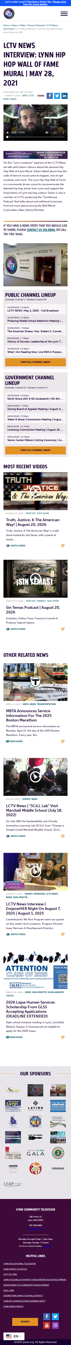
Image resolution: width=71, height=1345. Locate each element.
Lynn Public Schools (15, 1269)
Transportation (46, 704)
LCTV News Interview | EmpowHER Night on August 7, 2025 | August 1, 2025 (33, 909)
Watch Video (18, 545)
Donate (25, 1321)
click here (47, 1246)
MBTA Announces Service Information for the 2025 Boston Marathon (29, 715)
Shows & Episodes (36, 25)
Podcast (31, 513)
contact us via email (41, 230)
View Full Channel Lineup (35, 362)
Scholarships (56, 992)
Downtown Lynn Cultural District (23, 1295)
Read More (16, 741)
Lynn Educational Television (19, 1263)
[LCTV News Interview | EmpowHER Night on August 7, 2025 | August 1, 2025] (35, 872)
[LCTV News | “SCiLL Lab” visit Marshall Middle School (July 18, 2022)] (35, 777)
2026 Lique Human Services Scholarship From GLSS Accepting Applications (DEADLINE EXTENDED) (30, 1009)
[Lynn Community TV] (9, 14)
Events (26, 799)
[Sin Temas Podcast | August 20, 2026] (35, 579)
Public (23, 25)
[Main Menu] (64, 14)
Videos (14, 25)
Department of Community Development (26, 1285)
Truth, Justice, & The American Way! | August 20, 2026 (32, 522)
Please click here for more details (44, 3)
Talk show (43, 513)
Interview (39, 894)
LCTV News (52, 894)
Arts (25, 95)
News (14, 99)
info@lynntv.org (35, 1229)
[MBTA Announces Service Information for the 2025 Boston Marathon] (35, 682)
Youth (9, 996)
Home (6, 25)
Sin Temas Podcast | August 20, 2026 (33, 609)
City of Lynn (10, 1274)
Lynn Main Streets (13, 1306)
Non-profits (20, 897)
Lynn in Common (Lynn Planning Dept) (24, 1301)
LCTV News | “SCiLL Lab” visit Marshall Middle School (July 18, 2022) (34, 810)
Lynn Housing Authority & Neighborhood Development (34, 1279)
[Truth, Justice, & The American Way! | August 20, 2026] (35, 491)
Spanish (41, 601)
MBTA (26, 704)
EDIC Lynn (8, 1290)
